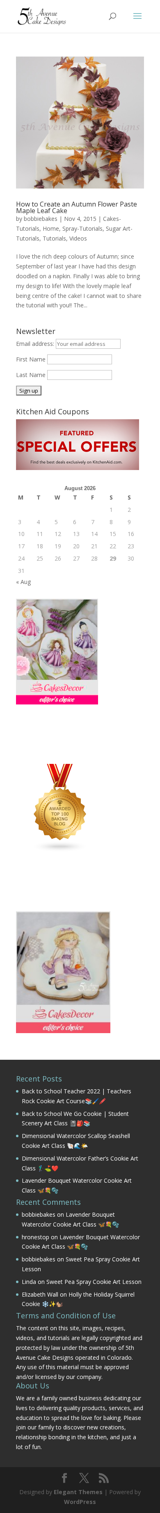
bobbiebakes (40, 219)
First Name (31, 359)
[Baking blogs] (60, 850)
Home (51, 228)
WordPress (80, 1502)
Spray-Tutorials (82, 228)
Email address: (36, 344)
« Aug (23, 582)
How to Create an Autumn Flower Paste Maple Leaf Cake (76, 207)
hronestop (35, 1237)
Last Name (31, 375)
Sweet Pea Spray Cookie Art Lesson (94, 1282)
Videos (78, 238)
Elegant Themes (78, 1492)
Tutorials (54, 238)
